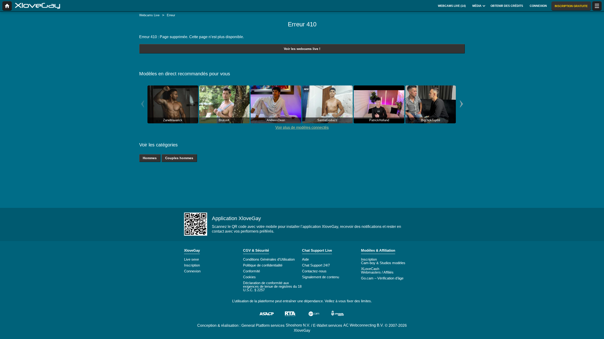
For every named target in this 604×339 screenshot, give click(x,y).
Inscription (192, 265)
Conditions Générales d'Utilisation (269, 259)
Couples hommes (179, 158)
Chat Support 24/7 (316, 265)
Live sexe (191, 259)
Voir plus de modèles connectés (302, 127)
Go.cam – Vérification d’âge (382, 278)
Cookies (249, 277)
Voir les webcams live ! (302, 49)
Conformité (251, 271)
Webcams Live (149, 15)
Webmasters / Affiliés (377, 272)
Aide (305, 259)
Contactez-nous (314, 271)
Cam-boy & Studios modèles (383, 263)
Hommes (150, 158)
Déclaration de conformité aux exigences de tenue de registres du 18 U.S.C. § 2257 (272, 286)
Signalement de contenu (320, 277)
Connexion (192, 271)
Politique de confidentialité (262, 265)
